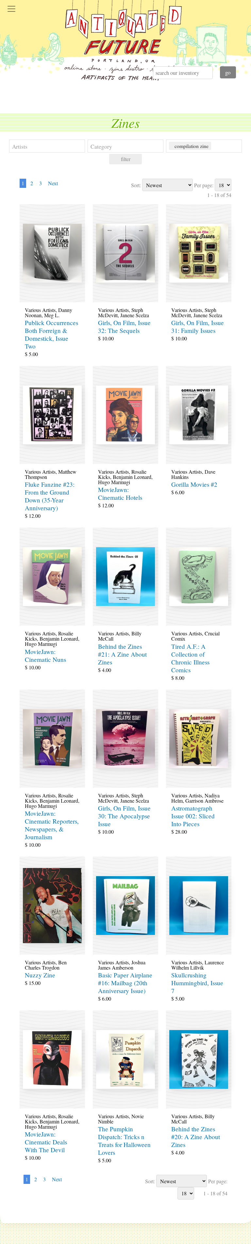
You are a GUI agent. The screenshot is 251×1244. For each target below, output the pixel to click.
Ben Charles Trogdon (46, 965)
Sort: (136, 185)
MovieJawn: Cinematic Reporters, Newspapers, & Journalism (52, 825)
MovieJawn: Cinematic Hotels (120, 493)
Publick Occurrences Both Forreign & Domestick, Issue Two (51, 334)
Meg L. (51, 315)
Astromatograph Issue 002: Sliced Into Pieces (193, 816)
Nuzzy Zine (40, 975)
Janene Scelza (134, 315)
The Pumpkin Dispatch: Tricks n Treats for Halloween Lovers (124, 1140)
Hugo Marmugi (114, 482)
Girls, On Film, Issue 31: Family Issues (197, 327)
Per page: (203, 185)
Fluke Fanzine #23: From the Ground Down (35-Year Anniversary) (50, 496)
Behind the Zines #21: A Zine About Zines (122, 654)
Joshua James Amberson (121, 965)
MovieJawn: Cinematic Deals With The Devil (46, 1142)
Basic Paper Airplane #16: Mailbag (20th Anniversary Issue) (125, 983)
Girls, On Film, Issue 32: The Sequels (124, 327)
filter (125, 159)
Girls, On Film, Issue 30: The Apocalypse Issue (124, 816)
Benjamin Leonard (132, 476)
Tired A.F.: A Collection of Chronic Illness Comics (190, 658)
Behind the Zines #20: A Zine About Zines (195, 1137)
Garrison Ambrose (204, 800)
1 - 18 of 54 (219, 194)
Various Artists (40, 309)
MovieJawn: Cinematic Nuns (45, 655)
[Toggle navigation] (11, 9)
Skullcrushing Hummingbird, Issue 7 (197, 983)
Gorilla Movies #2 (194, 484)
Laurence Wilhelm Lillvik (197, 965)
